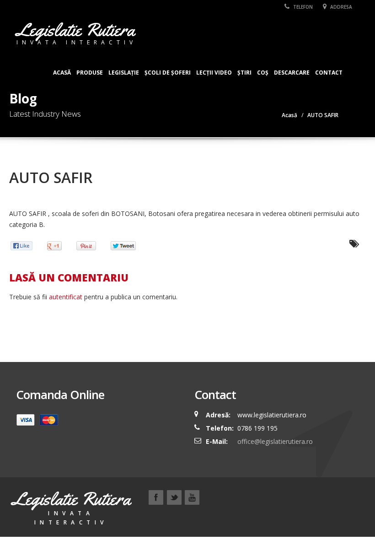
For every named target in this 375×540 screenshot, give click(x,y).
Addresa (340, 7)
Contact (329, 72)
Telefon (302, 7)
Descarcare (292, 72)
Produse (89, 72)
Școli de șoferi (168, 72)
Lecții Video (214, 72)
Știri (244, 72)
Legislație (123, 72)
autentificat (65, 296)
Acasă (62, 72)
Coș (262, 72)
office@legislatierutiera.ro (274, 441)
